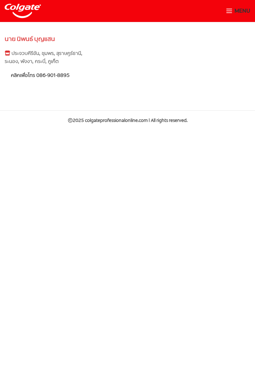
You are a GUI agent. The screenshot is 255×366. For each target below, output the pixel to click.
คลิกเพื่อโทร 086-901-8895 (40, 75)
